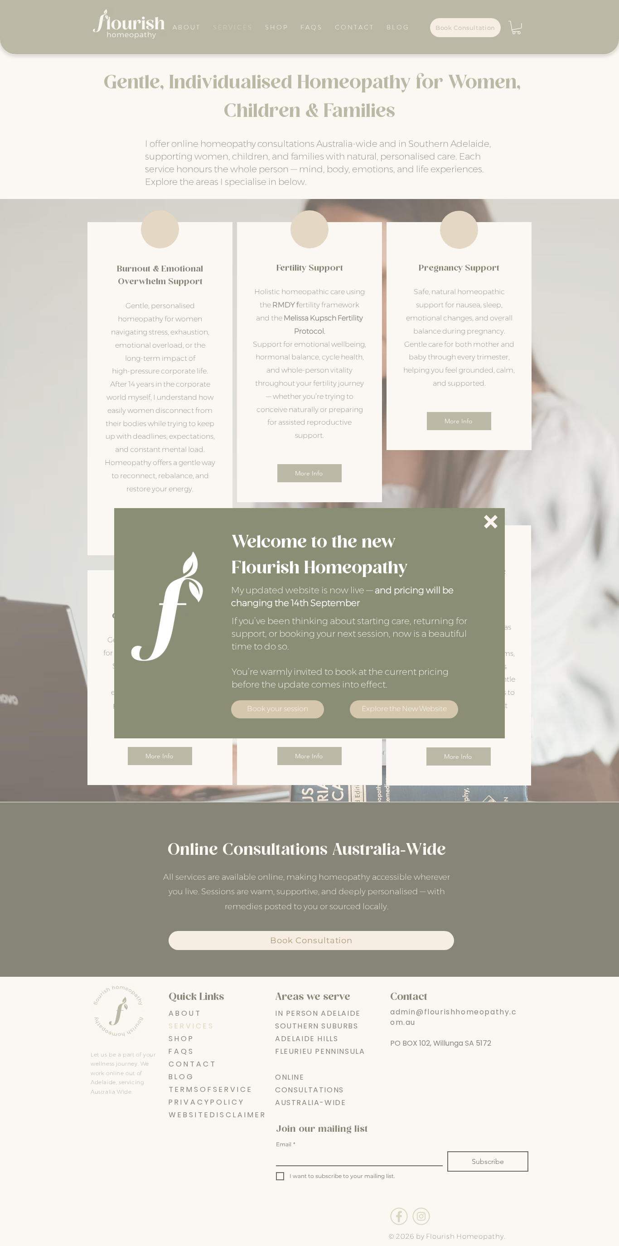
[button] (491, 521)
